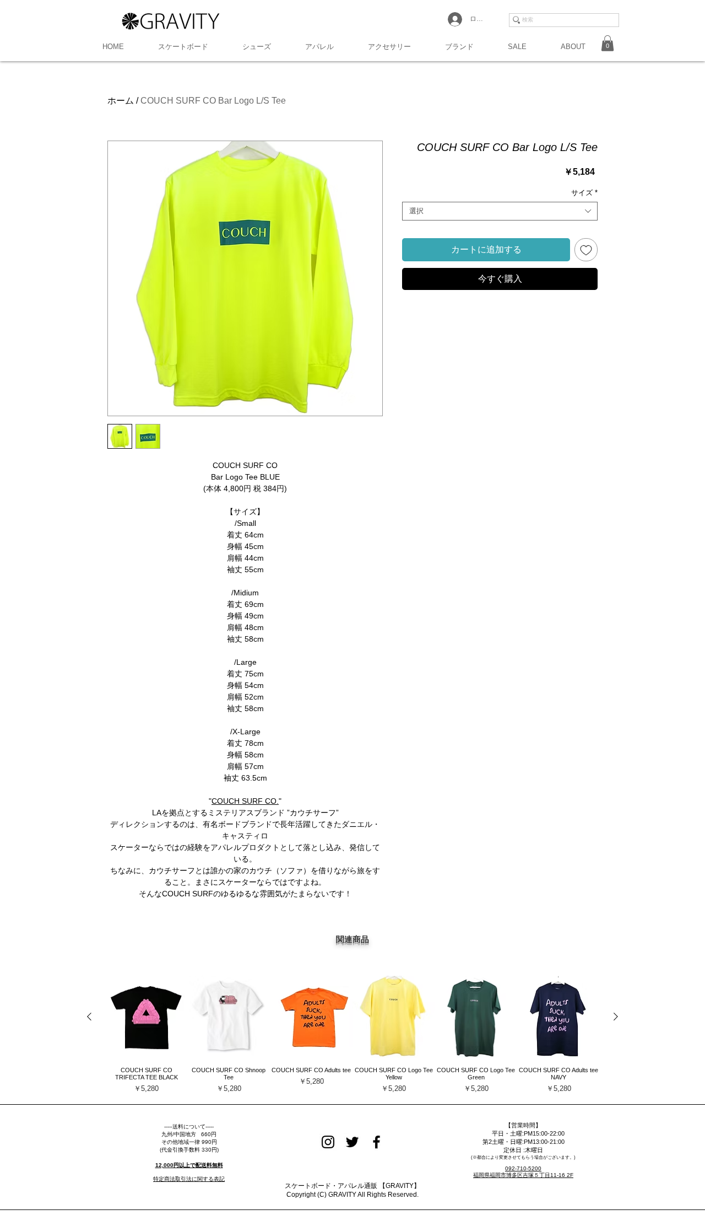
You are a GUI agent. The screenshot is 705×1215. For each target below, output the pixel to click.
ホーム (120, 100)
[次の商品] (615, 1016)
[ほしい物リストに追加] (586, 249)
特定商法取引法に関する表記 (189, 1179)
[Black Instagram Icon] (328, 1142)
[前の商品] (89, 1016)
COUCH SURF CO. (245, 801)
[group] (352, 1035)
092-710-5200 (523, 1168)
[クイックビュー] (146, 1017)
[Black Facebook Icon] (376, 1142)
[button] (183, 46)
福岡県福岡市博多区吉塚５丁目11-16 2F (523, 1175)
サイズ (584, 193)
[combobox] (500, 211)
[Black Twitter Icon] (352, 1142)
